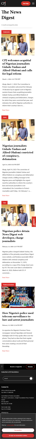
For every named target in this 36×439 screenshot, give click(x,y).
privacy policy (10, 425)
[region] (18, 426)
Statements (6, 32)
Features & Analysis (8, 285)
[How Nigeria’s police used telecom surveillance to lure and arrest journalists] (18, 297)
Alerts (4, 117)
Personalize (18, 430)
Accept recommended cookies (18, 435)
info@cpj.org (4, 412)
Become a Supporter (16, 367)
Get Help (26, 3)
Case (4, 203)
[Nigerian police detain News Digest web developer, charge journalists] (18, 215)
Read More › (6, 110)
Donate (30, 367)
